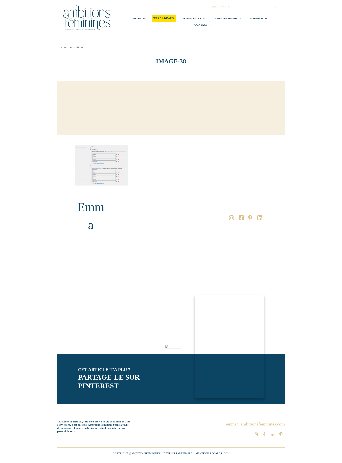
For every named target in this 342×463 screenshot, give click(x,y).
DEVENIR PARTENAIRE (178, 453)
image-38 (171, 61)
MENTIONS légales (209, 453)
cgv (226, 453)
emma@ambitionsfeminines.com (255, 424)
